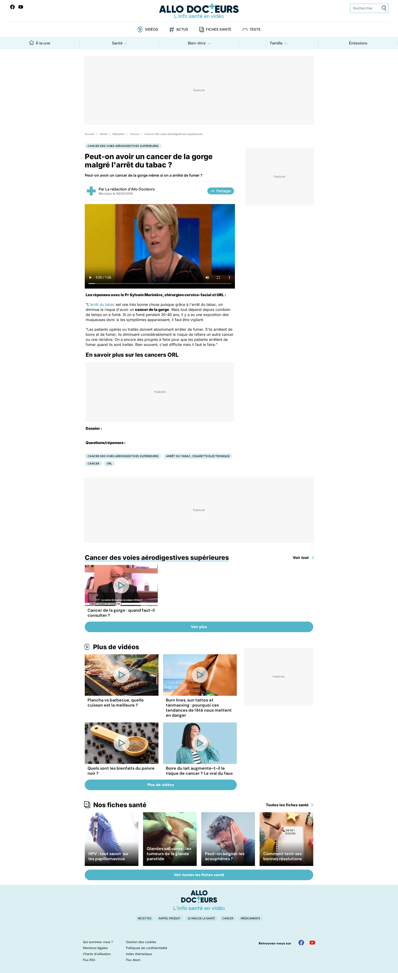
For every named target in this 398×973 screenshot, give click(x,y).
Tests (255, 29)
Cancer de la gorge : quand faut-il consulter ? (121, 613)
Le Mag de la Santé (201, 918)
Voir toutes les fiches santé (199, 874)
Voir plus (199, 626)
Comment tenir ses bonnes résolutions (282, 856)
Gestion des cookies (141, 942)
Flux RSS (89, 960)
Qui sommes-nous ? (98, 942)
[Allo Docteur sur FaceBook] (12, 7)
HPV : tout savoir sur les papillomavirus (108, 856)
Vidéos (151, 29)
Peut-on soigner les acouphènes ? (224, 856)
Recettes (144, 918)
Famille (276, 43)
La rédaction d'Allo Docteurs (130, 189)
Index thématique (139, 954)
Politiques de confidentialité (146, 948)
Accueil (89, 134)
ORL (109, 463)
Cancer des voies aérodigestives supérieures (173, 134)
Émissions (358, 43)
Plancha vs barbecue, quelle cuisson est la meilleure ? (116, 702)
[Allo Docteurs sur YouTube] (20, 7)
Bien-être (197, 43)
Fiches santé (218, 29)
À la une (43, 43)
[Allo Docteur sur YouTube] (312, 942)
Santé (117, 43)
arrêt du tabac (102, 304)
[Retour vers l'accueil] (199, 11)
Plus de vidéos (116, 647)
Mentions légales (95, 948)
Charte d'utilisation (97, 954)
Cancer (134, 134)
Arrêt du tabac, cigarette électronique (198, 456)
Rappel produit (169, 918)
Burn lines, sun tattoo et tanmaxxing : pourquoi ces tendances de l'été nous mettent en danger (199, 707)
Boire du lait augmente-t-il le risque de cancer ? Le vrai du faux (199, 771)
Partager (224, 191)
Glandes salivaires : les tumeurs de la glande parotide (169, 853)
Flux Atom (133, 960)
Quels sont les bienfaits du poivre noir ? (121, 771)
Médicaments (250, 918)
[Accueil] (199, 900)
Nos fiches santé (119, 805)
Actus (182, 29)
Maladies (118, 134)
